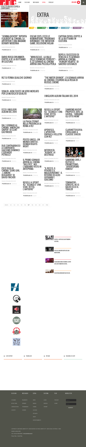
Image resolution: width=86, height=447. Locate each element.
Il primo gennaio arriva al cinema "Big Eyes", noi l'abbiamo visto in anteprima (32, 164)
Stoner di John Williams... (7, 11)
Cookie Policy (19, 436)
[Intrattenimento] (78, 28)
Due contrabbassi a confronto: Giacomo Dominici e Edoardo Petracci (11, 150)
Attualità (35, 132)
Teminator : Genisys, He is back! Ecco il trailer (72, 186)
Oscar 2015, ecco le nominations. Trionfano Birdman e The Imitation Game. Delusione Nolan (42, 40)
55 (21, 205)
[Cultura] (43, 28)
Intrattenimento (37, 420)
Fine (47, 205)
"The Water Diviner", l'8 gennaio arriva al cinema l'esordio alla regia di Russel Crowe (64, 80)
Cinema (14, 50)
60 (39, 205)
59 (36, 205)
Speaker (24, 403)
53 (14, 205)
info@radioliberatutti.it (27, 433)
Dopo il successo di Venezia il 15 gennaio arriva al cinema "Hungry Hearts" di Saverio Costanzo (69, 59)
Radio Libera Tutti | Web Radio (8, 2)
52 (11, 205)
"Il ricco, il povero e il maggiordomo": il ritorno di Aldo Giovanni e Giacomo (53, 174)
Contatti (13, 410)
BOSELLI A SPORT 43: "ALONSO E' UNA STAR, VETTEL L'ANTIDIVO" (32, 186)
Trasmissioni (25, 406)
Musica (14, 100)
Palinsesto (24, 399)
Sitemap (45, 406)
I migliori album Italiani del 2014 (61, 96)
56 (25, 205)
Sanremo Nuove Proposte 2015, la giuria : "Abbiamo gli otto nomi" (74, 113)
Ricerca (46, 403)
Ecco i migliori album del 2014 (9, 110)
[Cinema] (31, 28)
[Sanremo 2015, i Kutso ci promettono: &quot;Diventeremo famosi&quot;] (75, 152)
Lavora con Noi (15, 406)
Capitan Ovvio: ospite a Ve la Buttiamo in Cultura (70, 39)
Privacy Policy (14, 436)
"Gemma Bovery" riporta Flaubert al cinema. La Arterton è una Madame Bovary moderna (14, 40)
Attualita (35, 413)
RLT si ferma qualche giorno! (17, 77)
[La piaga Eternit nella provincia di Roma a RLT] (32, 113)
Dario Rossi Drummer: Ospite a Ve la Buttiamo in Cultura (14, 59)
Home (19, 2)
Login (45, 399)
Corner (24, 410)
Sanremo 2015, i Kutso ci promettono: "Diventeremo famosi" (73, 164)
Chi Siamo (13, 399)
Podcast (51, 2)
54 (18, 205)
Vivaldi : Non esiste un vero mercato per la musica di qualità (20, 92)
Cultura (35, 410)
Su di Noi (27, 2)
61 (43, 205)
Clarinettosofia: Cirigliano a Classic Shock (74, 132)
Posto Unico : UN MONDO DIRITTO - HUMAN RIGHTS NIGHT (31, 143)
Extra (43, 2)
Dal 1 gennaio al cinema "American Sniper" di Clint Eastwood (10, 129)
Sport (34, 195)
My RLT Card (14, 403)
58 (32, 205)
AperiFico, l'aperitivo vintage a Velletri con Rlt (53, 133)
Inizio (6, 205)
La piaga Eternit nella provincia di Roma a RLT (32, 124)
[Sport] (55, 28)
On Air (55, 403)
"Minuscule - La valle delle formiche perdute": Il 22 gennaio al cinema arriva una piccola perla (43, 60)
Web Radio (36, 2)
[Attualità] (67, 28)
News (13, 68)
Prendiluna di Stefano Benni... (8, 6)
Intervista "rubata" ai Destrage (49, 152)
